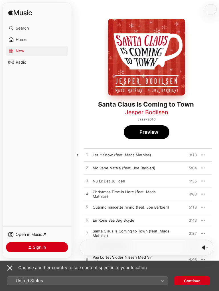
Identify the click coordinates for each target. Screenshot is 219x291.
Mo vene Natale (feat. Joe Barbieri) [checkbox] (124, 168)
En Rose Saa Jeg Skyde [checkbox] (113, 220)
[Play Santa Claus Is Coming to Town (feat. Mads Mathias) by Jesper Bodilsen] (87, 233)
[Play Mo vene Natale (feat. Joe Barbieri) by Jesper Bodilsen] (87, 168)
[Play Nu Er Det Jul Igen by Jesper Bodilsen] (87, 181)
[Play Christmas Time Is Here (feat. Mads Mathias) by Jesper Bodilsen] (87, 194)
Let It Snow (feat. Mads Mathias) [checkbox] (122, 155)
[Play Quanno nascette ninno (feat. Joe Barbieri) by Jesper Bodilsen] (87, 207)
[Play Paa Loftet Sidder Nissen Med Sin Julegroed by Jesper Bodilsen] (87, 259)
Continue (192, 280)
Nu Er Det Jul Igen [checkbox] (109, 181)
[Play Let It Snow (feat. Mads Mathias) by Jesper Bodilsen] (87, 154)
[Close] (9, 268)
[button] (37, 28)
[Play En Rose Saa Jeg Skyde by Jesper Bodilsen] (87, 220)
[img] (20, 13)
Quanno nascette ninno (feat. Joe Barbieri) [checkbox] (131, 207)
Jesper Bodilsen (146, 112)
